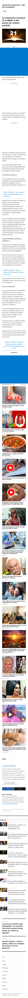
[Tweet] (20, 788)
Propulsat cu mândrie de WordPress (10, 995)
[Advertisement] (14, 62)
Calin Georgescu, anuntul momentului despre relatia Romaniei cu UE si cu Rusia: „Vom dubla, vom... (18, 836)
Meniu (4, 11)
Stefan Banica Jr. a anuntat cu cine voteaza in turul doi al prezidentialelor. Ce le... (17, 826)
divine (9, 154)
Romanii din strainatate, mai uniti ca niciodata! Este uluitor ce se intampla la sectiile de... (17, 864)
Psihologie (5, 968)
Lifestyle (4, 975)
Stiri (3, 957)
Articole (18, 809)
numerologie (5, 810)
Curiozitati (5, 971)
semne (10, 810)
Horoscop (5, 989)
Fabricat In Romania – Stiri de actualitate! (13, 6)
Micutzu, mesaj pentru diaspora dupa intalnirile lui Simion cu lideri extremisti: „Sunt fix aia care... (17, 845)
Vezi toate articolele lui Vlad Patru (9, 803)
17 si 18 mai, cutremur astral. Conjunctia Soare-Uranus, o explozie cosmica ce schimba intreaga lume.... (17, 855)
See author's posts (9, 783)
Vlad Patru (9, 766)
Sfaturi (4, 985)
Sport (3, 961)
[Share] (8, 788)
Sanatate (4, 982)
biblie (22, 809)
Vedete (4, 964)
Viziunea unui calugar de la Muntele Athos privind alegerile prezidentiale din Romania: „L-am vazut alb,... (17, 911)
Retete (4, 978)
